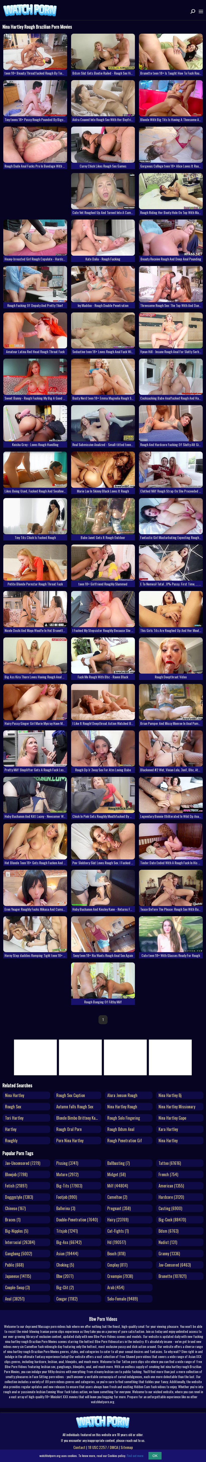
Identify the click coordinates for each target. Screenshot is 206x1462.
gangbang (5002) (18, 1254)
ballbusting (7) (118, 1163)
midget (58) (116, 1174)
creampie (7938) (120, 1276)
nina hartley (14, 1095)
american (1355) (171, 1186)
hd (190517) (116, 1242)
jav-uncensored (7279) (22, 1163)
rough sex (13, 1107)
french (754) (168, 1174)
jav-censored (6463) (175, 1265)
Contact (79, 1447)
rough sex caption (70, 1095)
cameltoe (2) (117, 1197)
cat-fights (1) (118, 1231)
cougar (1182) (66, 1299)
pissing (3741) (67, 1163)
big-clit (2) (65, 1287)
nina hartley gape (172, 1118)
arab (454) (115, 1287)
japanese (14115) (18, 1276)
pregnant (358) (119, 1208)
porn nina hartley (69, 1141)
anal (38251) (14, 1299)
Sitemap (127, 1447)
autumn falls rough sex (74, 1107)
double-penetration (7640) (77, 1220)
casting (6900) (170, 1208)
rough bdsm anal (120, 1129)
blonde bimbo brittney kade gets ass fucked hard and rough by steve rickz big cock (78, 1118)
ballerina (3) (65, 1208)
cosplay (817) (117, 1265)
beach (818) (116, 1254)
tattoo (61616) (170, 1163)
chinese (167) (15, 1208)
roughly (11, 1141)
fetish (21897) (16, 1186)
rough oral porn (69, 1129)
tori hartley (14, 1118)
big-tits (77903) (69, 1186)
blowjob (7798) (16, 1174)
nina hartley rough (122, 1107)
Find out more (135, 1455)
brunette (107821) (172, 1276)
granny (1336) (169, 1254)
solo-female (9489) (122, 1299)
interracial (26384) (20, 1242)
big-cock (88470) (172, 1220)
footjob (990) (66, 1197)
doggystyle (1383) (19, 1197)
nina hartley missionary (177, 1107)
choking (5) (65, 1265)
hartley (10, 1129)
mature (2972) (67, 1174)
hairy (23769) (117, 1220)
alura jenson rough (122, 1095)
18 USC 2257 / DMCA (103, 1447)
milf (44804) (117, 1186)
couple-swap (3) (17, 1287)
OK (155, 1456)
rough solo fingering (123, 1118)
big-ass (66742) (68, 1242)
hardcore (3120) (171, 1197)
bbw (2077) (64, 1276)
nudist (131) (168, 1242)
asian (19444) (67, 1254)
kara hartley (168, 1129)
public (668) (14, 1265)
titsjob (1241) (67, 1231)
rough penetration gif (124, 1141)
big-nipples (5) (16, 1231)
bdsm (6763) (168, 1231)
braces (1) (12, 1220)
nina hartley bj (170, 1095)
